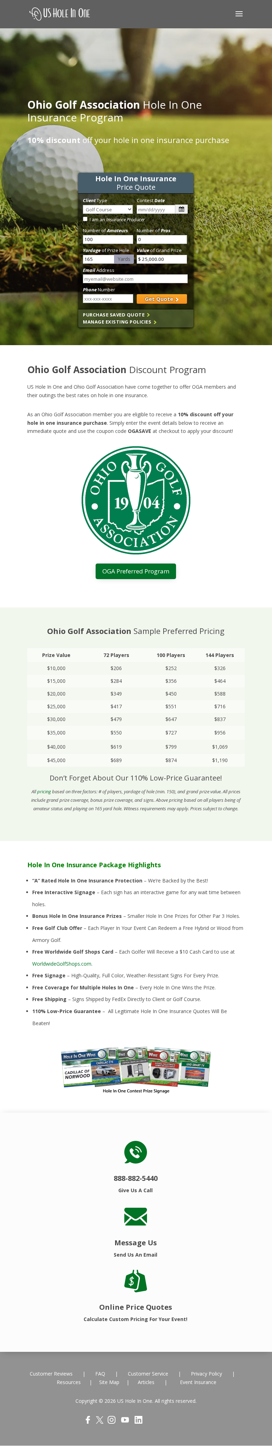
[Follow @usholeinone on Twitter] (99, 1421)
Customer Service (148, 1373)
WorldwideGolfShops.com (61, 963)
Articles (146, 1382)
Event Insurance (198, 1382)
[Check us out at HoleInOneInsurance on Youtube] (125, 1421)
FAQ (101, 1373)
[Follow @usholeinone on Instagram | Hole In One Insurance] (111, 1421)
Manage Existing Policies (118, 322)
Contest (151, 200)
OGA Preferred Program (135, 571)
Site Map (109, 1382)
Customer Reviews (52, 1373)
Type (95, 200)
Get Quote (160, 298)
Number (99, 289)
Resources (69, 1382)
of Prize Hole (106, 250)
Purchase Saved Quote (114, 315)
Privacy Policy (205, 1373)
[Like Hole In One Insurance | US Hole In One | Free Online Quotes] (88, 1421)
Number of (105, 230)
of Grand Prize (159, 250)
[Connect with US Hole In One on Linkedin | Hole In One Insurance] (138, 1421)
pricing (44, 791)
